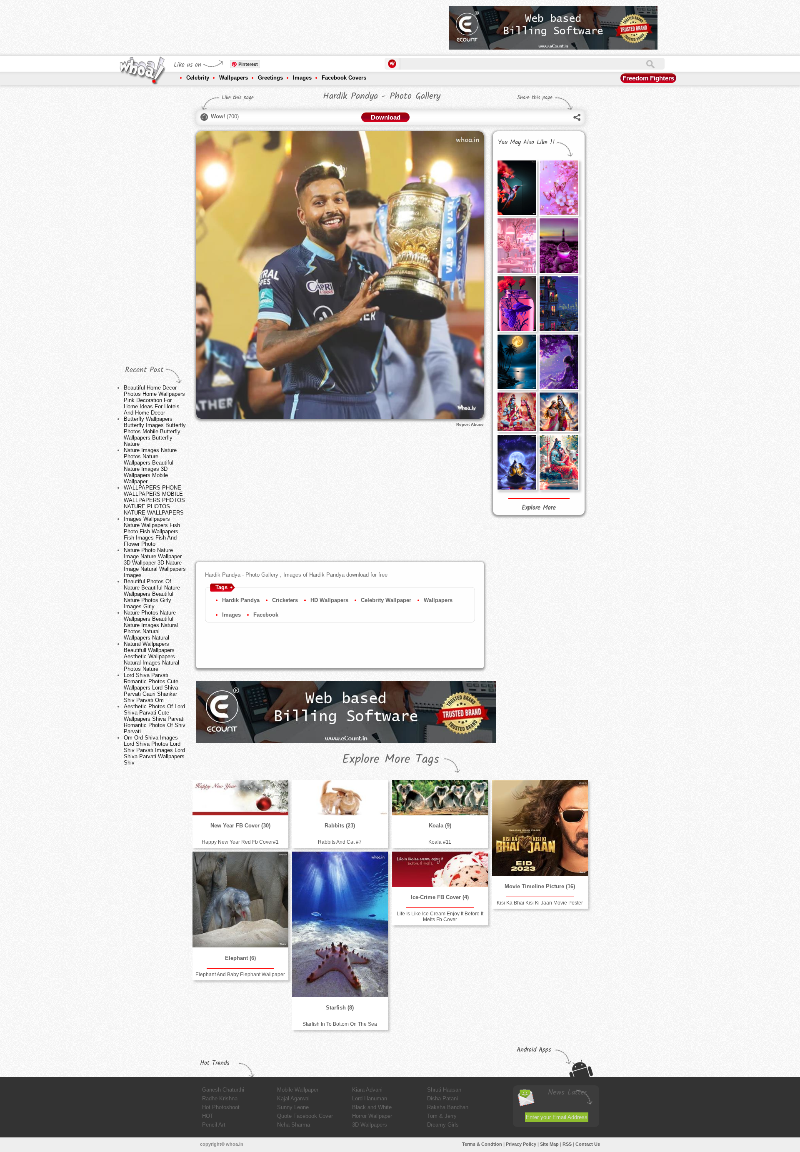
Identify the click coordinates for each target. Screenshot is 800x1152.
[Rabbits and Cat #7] (340, 797)
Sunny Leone (293, 1107)
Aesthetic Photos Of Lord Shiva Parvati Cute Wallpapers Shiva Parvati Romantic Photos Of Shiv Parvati (154, 719)
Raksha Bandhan (447, 1107)
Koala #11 (439, 842)
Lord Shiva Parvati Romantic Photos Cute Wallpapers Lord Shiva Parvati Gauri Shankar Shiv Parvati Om (151, 687)
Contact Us (587, 1144)
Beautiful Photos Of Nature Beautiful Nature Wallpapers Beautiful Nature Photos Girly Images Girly (152, 594)
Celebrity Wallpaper (386, 600)
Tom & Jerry (442, 1116)
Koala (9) (440, 825)
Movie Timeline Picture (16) (540, 886)
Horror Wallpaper (372, 1116)
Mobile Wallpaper (297, 1090)
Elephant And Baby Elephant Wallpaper (240, 974)
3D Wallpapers (369, 1125)
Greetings (270, 78)
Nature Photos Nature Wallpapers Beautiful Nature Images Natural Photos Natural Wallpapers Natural (151, 625)
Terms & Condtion (482, 1144)
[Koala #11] (440, 797)
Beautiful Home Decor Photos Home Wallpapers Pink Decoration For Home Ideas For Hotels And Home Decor (154, 400)
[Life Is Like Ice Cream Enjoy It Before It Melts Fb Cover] (440, 869)
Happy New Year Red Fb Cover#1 (240, 842)
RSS (567, 1144)
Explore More (539, 508)
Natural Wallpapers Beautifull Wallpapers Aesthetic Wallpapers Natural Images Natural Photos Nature (151, 656)
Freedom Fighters (648, 78)
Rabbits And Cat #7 (340, 842)
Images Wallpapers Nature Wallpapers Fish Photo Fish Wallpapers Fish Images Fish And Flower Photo (152, 531)
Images (302, 78)
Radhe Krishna (220, 1098)
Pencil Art (213, 1125)
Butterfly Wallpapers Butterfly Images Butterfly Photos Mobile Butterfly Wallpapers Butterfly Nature (155, 431)
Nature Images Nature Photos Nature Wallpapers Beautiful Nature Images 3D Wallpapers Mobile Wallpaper (150, 466)
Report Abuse (470, 424)
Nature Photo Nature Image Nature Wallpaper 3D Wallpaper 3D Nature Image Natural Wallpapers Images (155, 562)
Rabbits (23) (340, 825)
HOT (207, 1116)
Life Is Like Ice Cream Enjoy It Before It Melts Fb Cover (440, 916)
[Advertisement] (291, 25)
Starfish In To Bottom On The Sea (339, 1024)
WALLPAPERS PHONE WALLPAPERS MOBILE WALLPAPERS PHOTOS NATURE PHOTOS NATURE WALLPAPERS (154, 500)
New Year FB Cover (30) (240, 825)
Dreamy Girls (443, 1125)
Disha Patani (442, 1098)
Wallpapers (233, 78)
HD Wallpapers (329, 600)
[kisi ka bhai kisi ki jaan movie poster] (540, 828)
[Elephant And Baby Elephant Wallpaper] (240, 899)
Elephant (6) (240, 958)
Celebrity (197, 78)
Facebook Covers (344, 78)
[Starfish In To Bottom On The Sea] (340, 924)
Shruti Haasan (444, 1090)
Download (385, 117)
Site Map (549, 1144)
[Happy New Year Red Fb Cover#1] (240, 797)
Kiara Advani (367, 1090)
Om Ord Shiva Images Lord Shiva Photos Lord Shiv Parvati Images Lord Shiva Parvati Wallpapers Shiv (154, 750)
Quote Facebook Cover (305, 1116)
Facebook (265, 615)
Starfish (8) (340, 1008)
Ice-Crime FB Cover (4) (440, 897)
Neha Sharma (293, 1125)
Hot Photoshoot (221, 1107)
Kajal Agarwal (293, 1098)
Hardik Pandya (241, 600)
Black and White (372, 1107)
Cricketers (285, 600)
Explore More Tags (390, 760)
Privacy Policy (521, 1144)
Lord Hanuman (369, 1098)
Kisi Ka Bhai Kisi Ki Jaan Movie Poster (540, 903)
